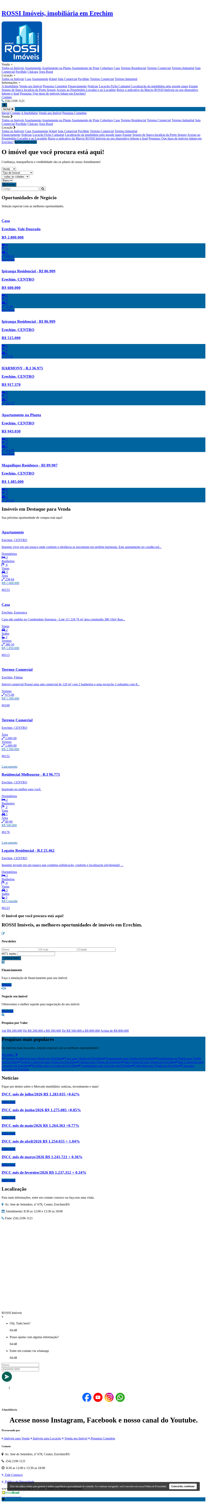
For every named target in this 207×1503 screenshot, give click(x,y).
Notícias (93, 86)
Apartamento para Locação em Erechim (105, 1065)
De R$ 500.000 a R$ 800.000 (81, 1030)
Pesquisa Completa (55, 86)
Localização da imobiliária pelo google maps (159, 86)
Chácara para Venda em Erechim (99, 1062)
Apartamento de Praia (85, 68)
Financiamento (77, 86)
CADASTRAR (11, 958)
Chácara (32, 71)
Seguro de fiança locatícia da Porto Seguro (29, 90)
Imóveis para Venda (16, 1438)
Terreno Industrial (183, 68)
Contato (7, 97)
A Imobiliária (10, 86)
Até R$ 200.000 (12, 1030)
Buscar (10, 184)
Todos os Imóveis (13, 68)
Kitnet (53, 79)
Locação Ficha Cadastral (114, 86)
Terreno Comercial (159, 68)
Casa (117, 68)
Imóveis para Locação (46, 1438)
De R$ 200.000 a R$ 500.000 (42, 1030)
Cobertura (106, 68)
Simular (7, 984)
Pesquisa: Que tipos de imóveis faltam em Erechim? (53, 93)
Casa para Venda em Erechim (83, 1058)
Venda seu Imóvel (30, 86)
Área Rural (46, 71)
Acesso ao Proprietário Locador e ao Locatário (86, 90)
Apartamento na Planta (56, 68)
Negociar (7, 1011)
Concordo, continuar (183, 1486)
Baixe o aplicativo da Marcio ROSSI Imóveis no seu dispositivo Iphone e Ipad (98, 138)
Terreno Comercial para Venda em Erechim (47, 1062)
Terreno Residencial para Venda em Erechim (33, 1058)
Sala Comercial (67, 79)
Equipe (193, 86)
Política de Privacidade (155, 1486)
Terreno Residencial (133, 68)
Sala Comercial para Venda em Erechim (149, 1062)
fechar (7, 109)
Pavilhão (21, 71)
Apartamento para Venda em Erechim (130, 1058)
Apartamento (33, 68)
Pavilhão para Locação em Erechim (54, 1065)
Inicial (6, 113)
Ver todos (8, 1054)
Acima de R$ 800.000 (114, 1030)
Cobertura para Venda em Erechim (156, 1065)
